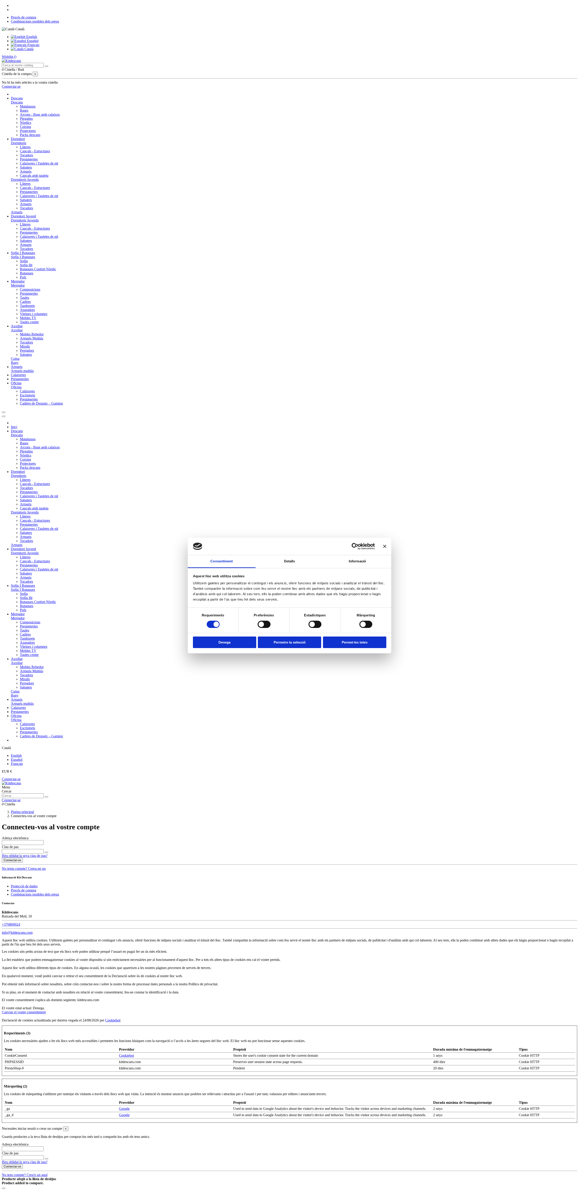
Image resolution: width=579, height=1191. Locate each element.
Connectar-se (11, 779)
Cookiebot (112, 1020)
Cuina (15, 359)
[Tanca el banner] (384, 546)
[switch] (264, 624)
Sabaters (26, 167)
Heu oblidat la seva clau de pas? (24, 856)
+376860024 (11, 924)
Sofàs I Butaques (23, 257)
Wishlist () (9, 57)
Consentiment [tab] (221, 561)
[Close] (3, 416)
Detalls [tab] (289, 561)
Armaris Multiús (31, 338)
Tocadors (26, 155)
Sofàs (24, 261)
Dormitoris (18, 143)
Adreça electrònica (15, 838)
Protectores (28, 131)
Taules (24, 298)
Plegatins (26, 118)
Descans (17, 102)
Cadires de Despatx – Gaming (41, 403)
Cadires (25, 302)
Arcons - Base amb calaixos (40, 114)
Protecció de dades (24, 886)
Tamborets (27, 306)
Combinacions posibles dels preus (35, 21)
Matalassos (28, 106)
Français (32, 45)
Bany (15, 363)
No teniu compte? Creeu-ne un (24, 868)
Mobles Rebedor (32, 334)
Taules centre (29, 322)
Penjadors (27, 350)
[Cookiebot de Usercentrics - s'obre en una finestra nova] (355, 546)
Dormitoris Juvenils (25, 180)
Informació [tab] (357, 561)
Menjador (18, 285)
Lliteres (25, 147)
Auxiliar (17, 330)
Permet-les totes (355, 642)
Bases (24, 110)
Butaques (26, 273)
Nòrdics (25, 123)
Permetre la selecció (290, 642)
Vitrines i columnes (33, 314)
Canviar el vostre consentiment (24, 1012)
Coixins (25, 127)
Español (32, 41)
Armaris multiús (22, 371)
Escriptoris (27, 395)
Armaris (25, 171)
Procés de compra (23, 17)
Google (124, 1109)
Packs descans (30, 135)
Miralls (25, 346)
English (31, 37)
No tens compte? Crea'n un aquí (24, 1175)
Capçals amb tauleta (34, 175)
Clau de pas (10, 847)
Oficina (16, 387)
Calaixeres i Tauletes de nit (39, 163)
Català (28, 49)
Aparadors (27, 310)
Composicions (30, 289)
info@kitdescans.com (17, 932)
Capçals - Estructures (35, 151)
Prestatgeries (29, 159)
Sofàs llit (26, 265)
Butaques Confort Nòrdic (38, 269)
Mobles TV (28, 318)
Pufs (23, 277)
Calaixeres (27, 391)
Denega (224, 642)
